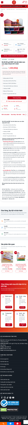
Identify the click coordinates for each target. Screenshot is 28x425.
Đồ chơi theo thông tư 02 (6, 369)
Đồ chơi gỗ (2, 366)
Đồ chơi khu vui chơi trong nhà (7, 371)
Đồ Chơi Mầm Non (7, 170)
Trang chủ (3, 9)
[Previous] (1, 262)
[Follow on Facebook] (2, 398)
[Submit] (26, 6)
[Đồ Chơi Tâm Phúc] (14, 2)
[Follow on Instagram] (5, 398)
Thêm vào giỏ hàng (17, 97)
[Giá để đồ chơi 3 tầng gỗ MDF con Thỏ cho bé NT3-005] (7, 257)
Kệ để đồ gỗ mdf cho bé (8, 141)
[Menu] (2, 2)
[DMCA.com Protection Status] (9, 409)
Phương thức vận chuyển (6, 384)
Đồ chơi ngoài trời (4, 359)
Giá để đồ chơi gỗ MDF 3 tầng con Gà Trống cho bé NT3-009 (20, 266)
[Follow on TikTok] (7, 398)
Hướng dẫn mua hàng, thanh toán (7, 382)
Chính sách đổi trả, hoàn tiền (6, 387)
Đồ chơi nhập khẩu (4, 364)
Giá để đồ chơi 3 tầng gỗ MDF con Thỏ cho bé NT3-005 (7, 266)
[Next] (27, 262)
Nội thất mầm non (11, 9)
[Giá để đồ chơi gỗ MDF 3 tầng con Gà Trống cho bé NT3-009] (21, 257)
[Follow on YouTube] (13, 398)
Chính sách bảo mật (4, 379)
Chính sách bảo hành (5, 389)
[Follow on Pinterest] (10, 398)
